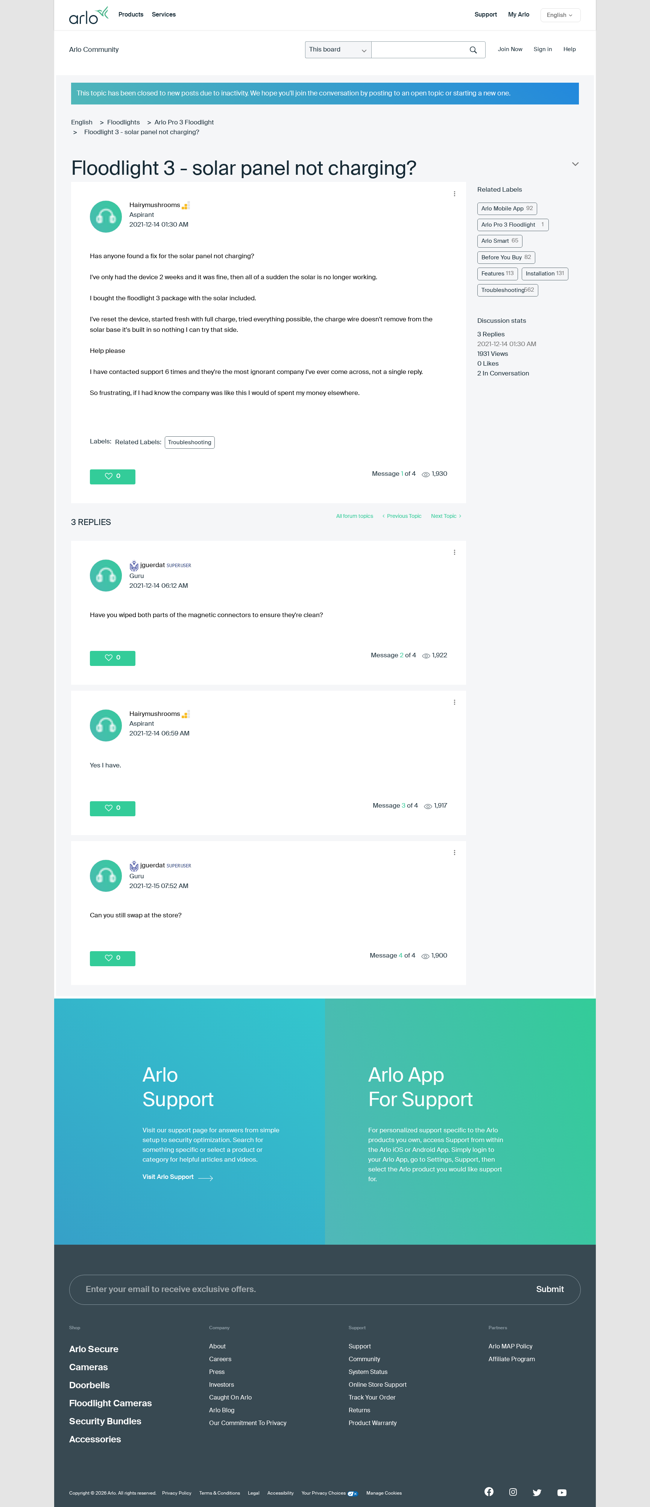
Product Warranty (372, 1424)
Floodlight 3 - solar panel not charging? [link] (141, 132)
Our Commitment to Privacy (247, 1424)
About (217, 1347)
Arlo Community (93, 50)
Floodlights (123, 123)
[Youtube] (561, 1492)
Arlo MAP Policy (510, 1347)
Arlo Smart (495, 241)
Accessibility (280, 1493)
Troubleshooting (189, 442)
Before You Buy (501, 257)
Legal (254, 1493)
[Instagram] (513, 1492)
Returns (359, 1411)
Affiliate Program (512, 1360)
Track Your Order (372, 1398)
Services (164, 15)
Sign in (543, 49)
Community (364, 1360)
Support (486, 15)
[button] (454, 194)
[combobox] (428, 49)
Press (217, 1372)
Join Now (510, 49)
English (82, 123)
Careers (220, 1360)
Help (569, 49)
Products (130, 15)
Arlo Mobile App (502, 209)
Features (492, 274)
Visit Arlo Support (168, 1177)
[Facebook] (489, 1491)
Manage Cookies (384, 1493)
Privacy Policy (176, 1493)
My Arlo (518, 15)
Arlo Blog (221, 1411)
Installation (540, 274)
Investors (221, 1385)
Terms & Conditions (219, 1493)
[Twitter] (537, 1492)
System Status (368, 1372)
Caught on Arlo (230, 1398)
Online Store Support (378, 1385)
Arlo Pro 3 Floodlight (184, 123)
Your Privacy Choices (324, 1493)
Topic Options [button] (575, 166)
